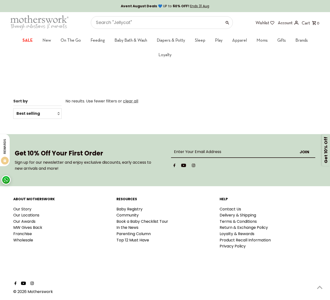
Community (127, 215)
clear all (130, 101)
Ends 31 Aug (199, 6)
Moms (262, 40)
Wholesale (23, 240)
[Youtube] (183, 166)
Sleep (200, 40)
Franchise (22, 234)
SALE (27, 40)
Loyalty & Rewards (237, 234)
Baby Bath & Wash (131, 40)
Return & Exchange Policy (244, 227)
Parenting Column (133, 234)
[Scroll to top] (319, 287)
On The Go (71, 40)
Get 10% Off (326, 150)
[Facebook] (174, 166)
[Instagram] (193, 166)
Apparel (239, 40)
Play (218, 40)
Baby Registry (129, 209)
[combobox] (156, 22)
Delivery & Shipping (238, 215)
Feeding (98, 40)
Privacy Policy (233, 246)
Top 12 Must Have (132, 240)
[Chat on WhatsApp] (6, 180)
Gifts (281, 40)
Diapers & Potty (171, 40)
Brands (301, 40)
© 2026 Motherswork (33, 291)
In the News (127, 227)
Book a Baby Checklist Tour (142, 221)
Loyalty (165, 54)
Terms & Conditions (238, 221)
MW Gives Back (27, 227)
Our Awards (24, 221)
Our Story (22, 209)
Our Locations (26, 215)
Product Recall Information (245, 240)
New (47, 40)
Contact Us (230, 209)
